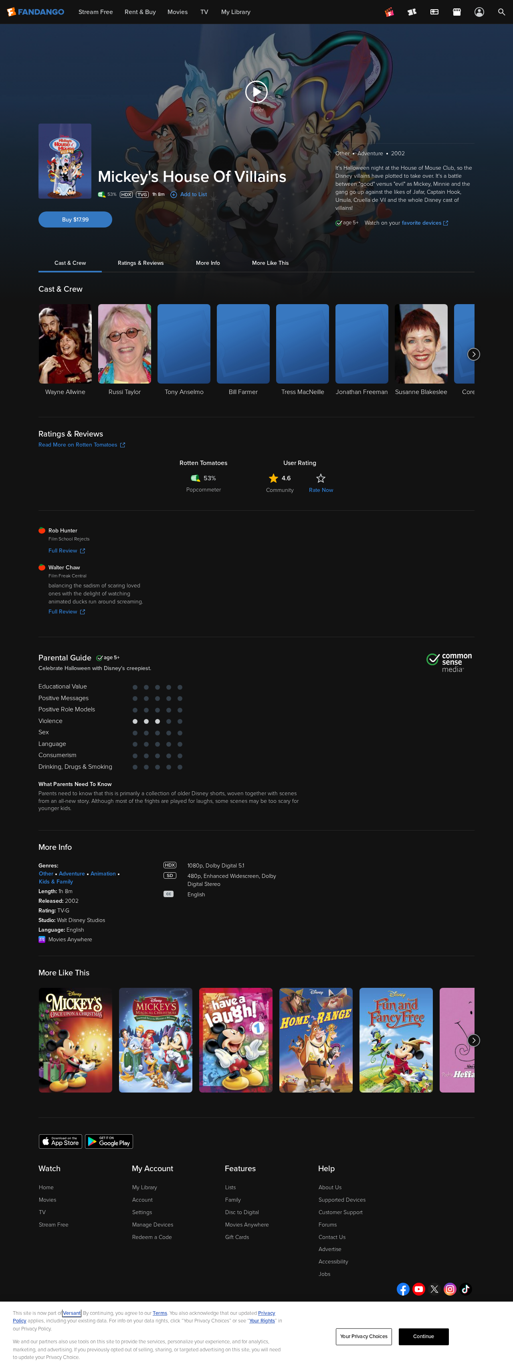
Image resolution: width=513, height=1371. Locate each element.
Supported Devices (342, 1199)
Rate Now (321, 490)
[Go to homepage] (36, 12)
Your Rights (262, 1321)
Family (233, 1199)
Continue (423, 1336)
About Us (330, 1187)
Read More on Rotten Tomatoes (77, 444)
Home (46, 1187)
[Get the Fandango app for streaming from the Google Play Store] (109, 1141)
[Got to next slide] (473, 354)
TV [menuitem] (204, 12)
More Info (208, 263)
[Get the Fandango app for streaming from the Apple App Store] (60, 1141)
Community (280, 490)
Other (46, 873)
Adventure (72, 873)
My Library (144, 1187)
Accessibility (333, 1261)
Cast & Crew (70, 263)
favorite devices (422, 222)
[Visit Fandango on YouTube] (419, 1289)
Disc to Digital (242, 1212)
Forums (328, 1224)
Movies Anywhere (247, 1224)
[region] (256, 1336)
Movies (47, 1199)
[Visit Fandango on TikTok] (466, 1289)
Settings (142, 1212)
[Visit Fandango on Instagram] (450, 1289)
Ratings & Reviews (141, 263)
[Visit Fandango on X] (434, 1289)
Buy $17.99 (75, 219)
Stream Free (54, 1224)
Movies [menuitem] (178, 12)
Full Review (62, 550)
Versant (72, 1313)
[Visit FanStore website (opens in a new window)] (457, 12)
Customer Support (341, 1212)
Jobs (324, 1274)
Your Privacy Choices (364, 1336)
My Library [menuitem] (235, 12)
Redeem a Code (152, 1237)
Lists (230, 1187)
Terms (160, 1313)
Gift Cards (237, 1237)
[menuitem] (434, 12)
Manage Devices (152, 1224)
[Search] (502, 12)
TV (42, 1212)
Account (142, 1199)
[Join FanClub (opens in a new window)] (389, 12)
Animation (103, 873)
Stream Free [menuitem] (96, 12)
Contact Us (332, 1237)
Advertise (330, 1249)
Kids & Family (56, 881)
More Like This (270, 263)
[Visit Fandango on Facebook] (403, 1289)
